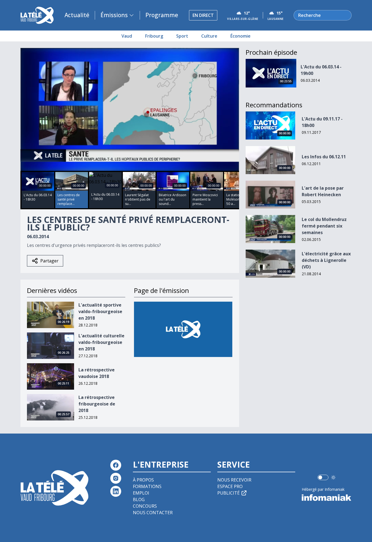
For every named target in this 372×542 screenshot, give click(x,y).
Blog (139, 499)
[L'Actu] (183, 329)
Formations (147, 486)
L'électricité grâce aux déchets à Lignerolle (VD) (326, 260)
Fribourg (154, 36)
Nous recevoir (234, 480)
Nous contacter (153, 513)
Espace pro (230, 486)
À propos (143, 480)
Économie (240, 36)
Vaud (126, 36)
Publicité (228, 493)
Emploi (141, 493)
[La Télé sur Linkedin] (115, 491)
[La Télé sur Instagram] (115, 478)
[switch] (323, 477)
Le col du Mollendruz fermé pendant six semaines (324, 225)
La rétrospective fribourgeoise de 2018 (96, 403)
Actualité (77, 15)
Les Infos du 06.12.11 (324, 157)
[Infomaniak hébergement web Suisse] (327, 497)
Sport (182, 36)
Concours (145, 506)
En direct (203, 15)
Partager (49, 261)
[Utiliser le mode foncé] (333, 477)
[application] (129, 109)
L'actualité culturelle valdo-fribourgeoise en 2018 (101, 342)
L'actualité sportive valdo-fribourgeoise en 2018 (100, 311)
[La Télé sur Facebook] (115, 465)
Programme (161, 15)
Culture (209, 36)
